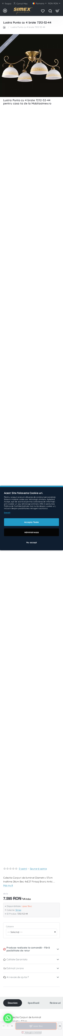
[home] (4, 27)
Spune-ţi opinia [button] (38, 868)
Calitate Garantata (16, 959)
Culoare (10, 926)
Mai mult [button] (8, 885)
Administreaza (31, 532)
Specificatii (33, 1002)
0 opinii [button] (23, 868)
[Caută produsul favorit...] (50, 11)
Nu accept (31, 542)
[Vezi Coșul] (57, 11)
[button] (32, 1032)
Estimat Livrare (15, 968)
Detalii (7, 512)
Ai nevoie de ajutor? (17, 977)
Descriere (12, 1002)
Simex (18, 910)
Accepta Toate (31, 522)
